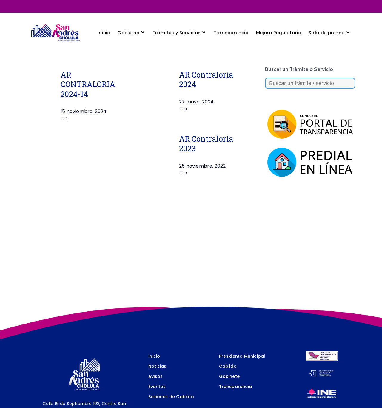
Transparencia (235, 387)
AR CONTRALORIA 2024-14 (88, 84)
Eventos (157, 387)
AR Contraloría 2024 (206, 79)
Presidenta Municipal (242, 356)
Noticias (157, 366)
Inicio (154, 356)
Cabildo (228, 366)
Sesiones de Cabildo (171, 397)
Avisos (155, 376)
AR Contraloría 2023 (206, 143)
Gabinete (229, 376)
